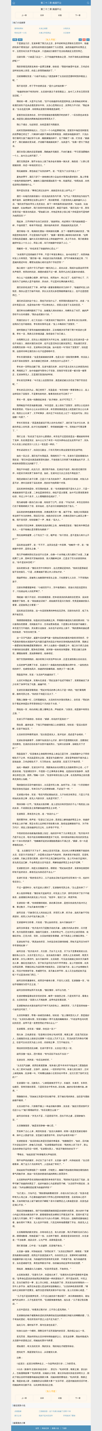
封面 (60, 15)
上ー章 (24, 15)
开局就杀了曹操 (69, 1415)
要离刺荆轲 (18, 28)
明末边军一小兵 (20, 33)
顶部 (65, 1428)
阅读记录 (45, 1428)
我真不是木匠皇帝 (46, 1415)
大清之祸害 (43, 28)
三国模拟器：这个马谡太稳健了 (51, 1411)
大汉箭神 (66, 33)
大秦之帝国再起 (45, 33)
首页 (37, 1428)
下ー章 (77, 15)
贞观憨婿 (17, 1411)
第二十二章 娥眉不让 (51, 2)
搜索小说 (55, 1428)
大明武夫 (66, 28)
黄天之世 (17, 1415)
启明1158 (67, 1411)
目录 (42, 15)
